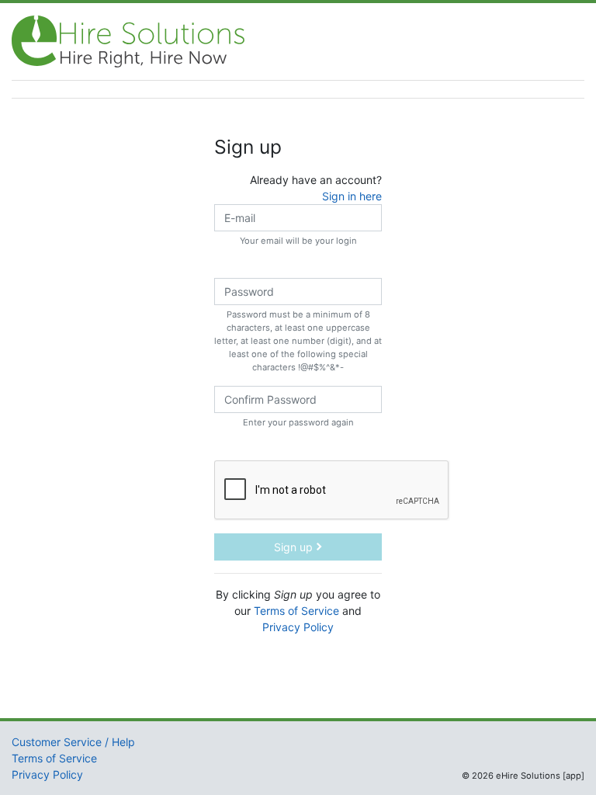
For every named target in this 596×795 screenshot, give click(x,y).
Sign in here (352, 196)
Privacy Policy (298, 627)
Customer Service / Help (73, 741)
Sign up (295, 547)
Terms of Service (296, 610)
